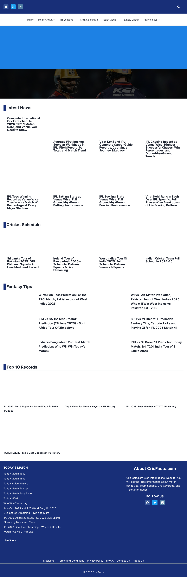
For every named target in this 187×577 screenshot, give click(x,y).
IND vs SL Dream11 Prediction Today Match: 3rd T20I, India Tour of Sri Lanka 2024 (156, 346)
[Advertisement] (93, 47)
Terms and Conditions (71, 560)
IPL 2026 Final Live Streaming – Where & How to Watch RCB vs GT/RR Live (32, 529)
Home (30, 20)
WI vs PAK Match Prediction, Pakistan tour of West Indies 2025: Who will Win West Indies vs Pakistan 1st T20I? (155, 301)
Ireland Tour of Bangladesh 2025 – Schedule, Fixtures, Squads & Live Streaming (67, 264)
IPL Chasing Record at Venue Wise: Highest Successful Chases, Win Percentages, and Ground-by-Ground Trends (163, 149)
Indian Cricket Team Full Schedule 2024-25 (163, 260)
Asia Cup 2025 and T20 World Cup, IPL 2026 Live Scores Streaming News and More (30, 510)
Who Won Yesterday (15, 503)
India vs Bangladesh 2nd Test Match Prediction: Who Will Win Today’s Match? (64, 346)
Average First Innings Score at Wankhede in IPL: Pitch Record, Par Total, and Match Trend (69, 146)
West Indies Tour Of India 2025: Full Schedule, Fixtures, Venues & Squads (113, 263)
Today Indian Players (16, 483)
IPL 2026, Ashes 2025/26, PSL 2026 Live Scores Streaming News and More (32, 520)
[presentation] (70, 125)
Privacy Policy (95, 560)
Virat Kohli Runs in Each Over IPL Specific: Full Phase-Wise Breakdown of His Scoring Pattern (163, 201)
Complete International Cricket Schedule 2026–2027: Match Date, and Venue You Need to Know (23, 124)
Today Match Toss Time (18, 493)
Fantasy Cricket (131, 20)
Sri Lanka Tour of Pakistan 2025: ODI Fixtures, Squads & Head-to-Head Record (23, 263)
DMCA (110, 560)
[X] (13, 6)
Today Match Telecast (17, 488)
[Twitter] (154, 502)
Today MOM (11, 498)
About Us (138, 560)
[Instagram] (20, 6)
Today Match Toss (14, 473)
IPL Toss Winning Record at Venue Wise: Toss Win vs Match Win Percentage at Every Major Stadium (23, 202)
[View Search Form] (178, 7)
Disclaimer (49, 560)
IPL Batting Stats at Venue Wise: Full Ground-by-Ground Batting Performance (68, 201)
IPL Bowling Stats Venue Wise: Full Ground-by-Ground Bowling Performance (114, 201)
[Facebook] (6, 6)
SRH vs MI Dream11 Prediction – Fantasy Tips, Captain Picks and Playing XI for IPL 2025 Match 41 (154, 323)
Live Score (10, 540)
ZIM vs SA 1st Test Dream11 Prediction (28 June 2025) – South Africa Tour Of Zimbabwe (63, 323)
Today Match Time (14, 478)
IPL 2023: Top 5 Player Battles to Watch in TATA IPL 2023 (31, 408)
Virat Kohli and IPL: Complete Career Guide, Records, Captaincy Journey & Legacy (116, 146)
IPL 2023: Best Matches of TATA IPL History (151, 406)
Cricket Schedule (89, 20)
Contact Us (123, 560)
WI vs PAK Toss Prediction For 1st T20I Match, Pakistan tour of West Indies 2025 (63, 299)
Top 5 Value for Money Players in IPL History (90, 406)
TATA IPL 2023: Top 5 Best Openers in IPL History (32, 452)
